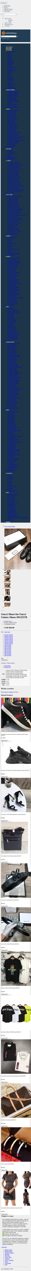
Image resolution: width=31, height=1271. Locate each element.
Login (9, 21)
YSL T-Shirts (11, 386)
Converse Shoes (12, 470)
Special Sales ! (8, 1251)
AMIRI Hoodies (12, 266)
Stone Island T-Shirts (13, 381)
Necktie (10, 485)
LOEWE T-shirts (12, 361)
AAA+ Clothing (9, 1260)
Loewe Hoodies (12, 278)
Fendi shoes (11, 420)
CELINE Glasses (12, 126)
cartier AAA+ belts (13, 188)
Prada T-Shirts (12, 353)
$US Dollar (7, 11)
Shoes (9, 154)
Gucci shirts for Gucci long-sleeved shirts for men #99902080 (13, 1075)
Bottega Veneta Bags (13, 228)
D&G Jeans (11, 325)
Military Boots (8, 1250)
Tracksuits (10, 238)
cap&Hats (10, 477)
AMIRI (10, 66)
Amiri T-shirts (11, 350)
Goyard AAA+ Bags (13, 213)
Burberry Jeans (12, 319)
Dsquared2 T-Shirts (13, 393)
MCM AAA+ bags (13, 221)
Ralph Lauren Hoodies (14, 290)
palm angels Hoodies (13, 293)
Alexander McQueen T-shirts (15, 389)
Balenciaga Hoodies (13, 263)
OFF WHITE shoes (13, 439)
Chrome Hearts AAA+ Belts (15, 185)
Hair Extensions (12, 157)
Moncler (10, 64)
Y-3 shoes (10, 463)
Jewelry (10, 474)
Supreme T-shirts (12, 401)
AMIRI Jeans (11, 308)
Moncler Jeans (12, 327)
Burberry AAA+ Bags (14, 206)
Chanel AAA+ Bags (13, 199)
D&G (9, 73)
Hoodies (10, 240)
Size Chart (7, 632)
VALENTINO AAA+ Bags (15, 219)
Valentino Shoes (12, 424)
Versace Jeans (11, 330)
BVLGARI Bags (12, 216)
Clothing (8, 235)
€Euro (5, 7)
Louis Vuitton (11, 51)
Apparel (10, 150)
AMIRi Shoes (11, 448)
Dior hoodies (11, 269)
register (11, 692)
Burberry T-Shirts (12, 352)
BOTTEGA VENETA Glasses (16, 140)
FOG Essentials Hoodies (14, 283)
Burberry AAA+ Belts (14, 179)
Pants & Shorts (12, 243)
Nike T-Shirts (11, 404)
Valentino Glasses (12, 138)
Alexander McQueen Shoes (15, 442)
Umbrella (10, 488)
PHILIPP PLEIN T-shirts (14, 367)
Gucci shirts (11, 499)
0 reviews (3, 663)
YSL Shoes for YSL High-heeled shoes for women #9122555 (13, 814)
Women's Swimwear (13, 94)
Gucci (9, 53)
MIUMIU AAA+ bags (14, 222)
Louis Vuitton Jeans (13, 311)
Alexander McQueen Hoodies (16, 297)
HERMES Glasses (13, 135)
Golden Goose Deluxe (14, 451)
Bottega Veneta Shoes (14, 454)
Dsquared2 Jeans (12, 309)
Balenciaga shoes (12, 427)
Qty (2, 658)
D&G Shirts (11, 501)
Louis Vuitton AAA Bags (14, 196)
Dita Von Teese (12, 129)
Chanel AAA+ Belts (13, 175)
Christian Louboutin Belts (15, 191)
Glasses (8, 109)
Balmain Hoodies (12, 303)
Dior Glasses (11, 120)
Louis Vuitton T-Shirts (14, 343)
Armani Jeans (11, 318)
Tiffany (10, 85)
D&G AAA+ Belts (13, 181)
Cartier (10, 82)
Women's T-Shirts (12, 100)
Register (10, 20)
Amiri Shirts (11, 508)
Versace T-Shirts (12, 370)
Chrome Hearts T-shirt (14, 355)
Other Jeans (11, 317)
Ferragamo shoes (12, 435)
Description (7, 665)
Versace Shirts (11, 498)
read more (4, 1247)
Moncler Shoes (12, 452)
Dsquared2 (11, 79)
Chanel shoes (11, 417)
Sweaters (10, 246)
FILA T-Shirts (11, 405)
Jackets (10, 244)
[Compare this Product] (3, 610)
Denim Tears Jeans (13, 337)
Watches (10, 482)
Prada (9, 57)
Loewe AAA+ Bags (13, 203)
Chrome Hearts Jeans (13, 312)
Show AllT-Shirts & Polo (11, 408)
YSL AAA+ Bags (13, 201)
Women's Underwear (13, 101)
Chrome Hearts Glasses (14, 132)
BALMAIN (11, 86)
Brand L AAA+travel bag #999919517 (8, 1119)
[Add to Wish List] (1, 610)
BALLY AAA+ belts (13, 166)
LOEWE (10, 72)
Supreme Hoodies (12, 294)
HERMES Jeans (12, 336)
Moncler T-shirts (12, 349)
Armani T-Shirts (12, 392)
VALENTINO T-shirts (14, 380)
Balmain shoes (12, 443)
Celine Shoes (11, 457)
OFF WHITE (11, 70)
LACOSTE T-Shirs (13, 378)
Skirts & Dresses (12, 97)
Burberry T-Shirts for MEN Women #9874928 (10, 987)
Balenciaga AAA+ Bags (14, 218)
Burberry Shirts (12, 495)
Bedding (10, 489)
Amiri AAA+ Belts (13, 187)
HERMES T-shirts (13, 374)
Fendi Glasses (11, 125)
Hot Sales (8, 148)
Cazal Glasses (11, 144)
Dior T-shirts (11, 347)
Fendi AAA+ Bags (13, 207)
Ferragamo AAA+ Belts (14, 168)
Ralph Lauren (11, 83)
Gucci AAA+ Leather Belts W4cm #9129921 (10, 899)
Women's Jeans (12, 106)
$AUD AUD (7, 6)
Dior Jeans (11, 314)
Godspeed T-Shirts (13, 371)
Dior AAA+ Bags (12, 200)
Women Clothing (10, 89)
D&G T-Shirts (12, 362)
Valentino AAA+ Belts (14, 176)
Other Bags (11, 227)
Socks (9, 483)
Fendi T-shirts (11, 358)
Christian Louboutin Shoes (15, 436)
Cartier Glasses (12, 112)
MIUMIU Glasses (13, 123)
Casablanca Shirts (12, 502)
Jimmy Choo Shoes (13, 458)
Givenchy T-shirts (12, 364)
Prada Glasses (11, 114)
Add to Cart (4, 660)
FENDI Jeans (11, 322)
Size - (5, 632)
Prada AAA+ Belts (13, 178)
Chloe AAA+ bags (13, 232)
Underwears (11, 252)
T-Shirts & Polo (12, 237)
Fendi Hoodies (12, 274)
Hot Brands (9, 50)
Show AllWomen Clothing (12, 107)
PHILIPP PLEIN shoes (14, 449)
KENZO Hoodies (12, 300)
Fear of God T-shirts (13, 383)
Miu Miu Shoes (12, 421)
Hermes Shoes (12, 415)
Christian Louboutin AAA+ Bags (17, 215)
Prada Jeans (11, 324)
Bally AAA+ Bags (13, 224)
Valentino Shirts (12, 510)
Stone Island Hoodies (13, 287)
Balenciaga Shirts (12, 513)
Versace (10, 69)
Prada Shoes (11, 418)
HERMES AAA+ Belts (14, 162)
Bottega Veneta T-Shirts (14, 398)
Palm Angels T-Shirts (13, 387)
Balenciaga (11, 63)
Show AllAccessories (10, 491)
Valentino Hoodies (13, 289)
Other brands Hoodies (14, 272)
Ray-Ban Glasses (12, 128)
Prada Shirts (11, 504)
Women (10, 156)
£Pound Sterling (8, 9)
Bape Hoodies (12, 291)
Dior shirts (11, 496)
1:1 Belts (8, 160)
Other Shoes (11, 423)
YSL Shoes (11, 433)
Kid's (6, 1264)
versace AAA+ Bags (13, 230)
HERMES (11, 61)
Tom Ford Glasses (13, 117)
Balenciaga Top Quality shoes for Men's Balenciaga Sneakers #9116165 (15, 770)
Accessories (11, 151)
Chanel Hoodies (12, 284)
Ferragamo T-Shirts (13, 402)
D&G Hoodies (12, 296)
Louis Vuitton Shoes (13, 411)
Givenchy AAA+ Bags (14, 212)
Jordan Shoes (11, 437)
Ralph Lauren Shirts (13, 516)
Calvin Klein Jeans (13, 339)
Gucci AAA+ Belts (13, 163)
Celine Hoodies (12, 277)
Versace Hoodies (12, 286)
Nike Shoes (11, 432)
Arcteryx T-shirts (12, 406)
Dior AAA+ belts (12, 169)
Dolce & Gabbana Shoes (14, 430)
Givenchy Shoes (12, 440)
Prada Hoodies (12, 271)
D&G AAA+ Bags (13, 225)
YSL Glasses (11, 122)
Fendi (9, 60)
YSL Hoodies (11, 299)
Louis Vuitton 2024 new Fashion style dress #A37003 (11, 1207)
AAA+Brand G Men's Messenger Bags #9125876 (11, 855)
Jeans (9, 241)
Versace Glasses (12, 119)
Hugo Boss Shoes (12, 467)
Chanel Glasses (12, 116)
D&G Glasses (11, 131)
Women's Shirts (12, 98)
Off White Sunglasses (13, 141)
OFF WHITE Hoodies (14, 262)
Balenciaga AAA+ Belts (14, 182)
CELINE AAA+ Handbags (15, 209)
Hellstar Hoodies (12, 281)
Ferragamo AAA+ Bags (14, 231)
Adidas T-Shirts (12, 396)
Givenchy (10, 76)
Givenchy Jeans (12, 333)
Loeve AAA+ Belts (13, 173)
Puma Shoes (11, 455)
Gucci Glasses (12, 113)
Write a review (11, 663)
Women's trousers (12, 104)
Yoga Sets (10, 103)
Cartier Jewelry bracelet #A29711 (7, 1163)
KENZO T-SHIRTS (13, 395)
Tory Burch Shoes (13, 460)
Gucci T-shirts (11, 345)
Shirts (9, 247)
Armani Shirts (11, 514)
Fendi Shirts (11, 507)
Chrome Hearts (12, 67)
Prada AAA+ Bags (13, 204)
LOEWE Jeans (12, 321)
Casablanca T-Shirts (13, 365)
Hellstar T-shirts (12, 359)
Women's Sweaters (13, 92)
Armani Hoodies (12, 302)
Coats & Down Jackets (14, 249)
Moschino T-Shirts (13, 390)
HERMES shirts (12, 505)
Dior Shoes (11, 414)
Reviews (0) (7, 667)
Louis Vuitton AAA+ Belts (15, 165)
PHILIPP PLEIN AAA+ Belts (16, 190)
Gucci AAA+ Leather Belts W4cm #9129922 (10, 943)
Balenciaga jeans (12, 328)
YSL (9, 75)
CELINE (10, 81)
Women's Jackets (12, 95)
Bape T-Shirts (11, 399)
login (6, 692)
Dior (9, 54)
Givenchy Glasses (13, 142)
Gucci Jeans (11, 315)
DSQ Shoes (11, 468)
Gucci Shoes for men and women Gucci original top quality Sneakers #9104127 (14, 735)
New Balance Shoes (13, 464)
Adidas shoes (11, 445)
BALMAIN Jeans (13, 331)
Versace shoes (11, 426)
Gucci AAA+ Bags (13, 197)
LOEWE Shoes (12, 446)
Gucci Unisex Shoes (9, 526)
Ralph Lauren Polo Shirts (14, 377)
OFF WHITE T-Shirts (14, 356)
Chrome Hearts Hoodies (14, 260)
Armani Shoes (12, 461)
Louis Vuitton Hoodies (14, 258)
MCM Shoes (11, 465)
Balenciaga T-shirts (13, 346)
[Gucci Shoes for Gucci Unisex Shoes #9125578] (7, 575)
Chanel (10, 55)
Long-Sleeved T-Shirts (14, 253)
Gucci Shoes (11, 412)
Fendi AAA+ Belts (13, 172)
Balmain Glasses (12, 145)
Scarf (9, 480)
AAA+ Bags (9, 194)
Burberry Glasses (12, 134)
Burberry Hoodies (13, 268)
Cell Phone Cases (12, 153)
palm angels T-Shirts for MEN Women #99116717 (11, 1031)
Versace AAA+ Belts (13, 171)
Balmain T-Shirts (12, 368)
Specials (7, 1254)
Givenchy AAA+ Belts (14, 184)
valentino (10, 78)
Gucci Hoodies (12, 259)
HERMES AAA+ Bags (14, 210)
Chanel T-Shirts (12, 384)
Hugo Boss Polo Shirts (14, 373)
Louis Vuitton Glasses (14, 110)
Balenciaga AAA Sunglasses (15, 137)
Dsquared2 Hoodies (13, 280)
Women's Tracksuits (13, 91)
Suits (9, 250)
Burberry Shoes (12, 429)
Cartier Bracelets (12, 486)
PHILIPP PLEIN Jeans (14, 334)
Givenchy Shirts (12, 511)
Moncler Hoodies (12, 265)
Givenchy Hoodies (13, 275)
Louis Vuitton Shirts (13, 494)
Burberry (10, 58)
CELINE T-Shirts (12, 376)
